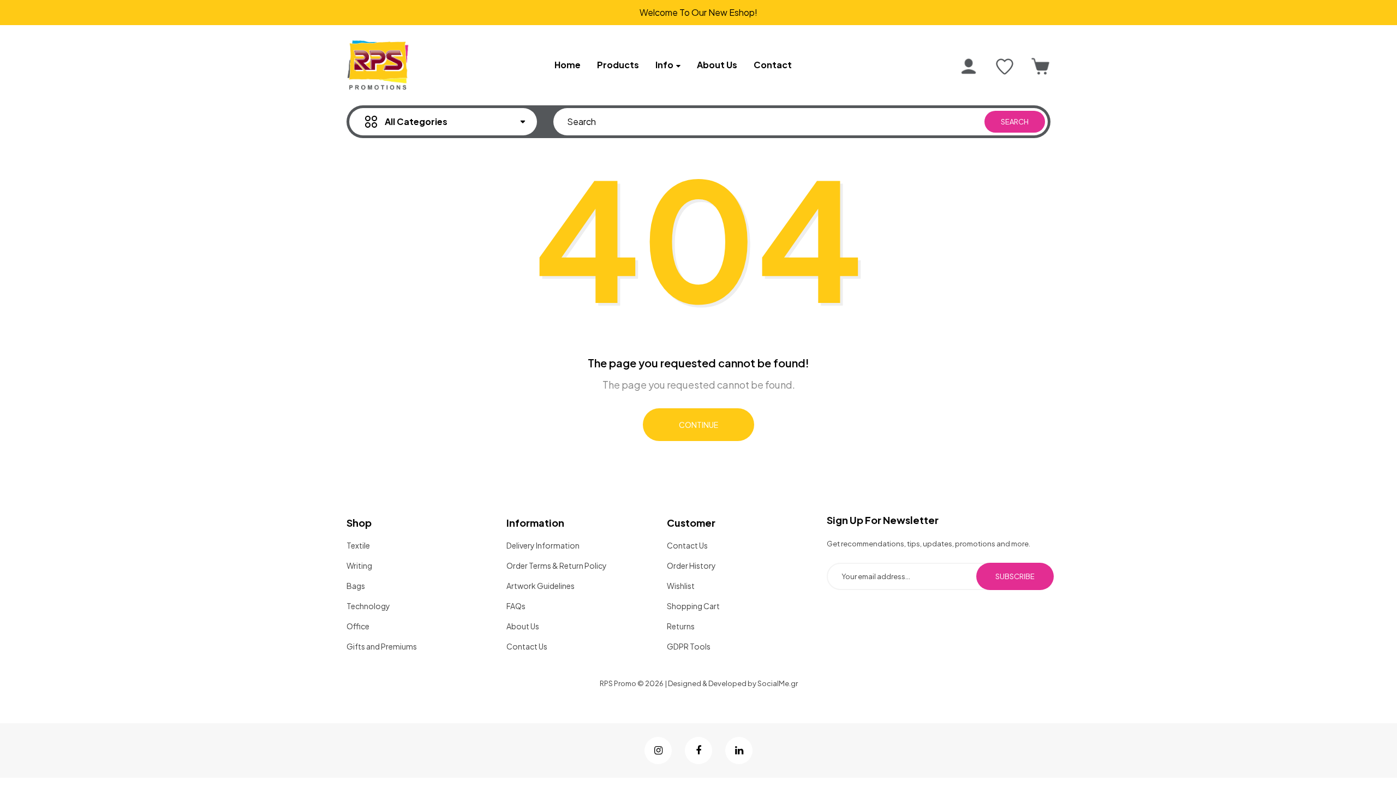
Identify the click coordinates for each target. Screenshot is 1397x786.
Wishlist (681, 586)
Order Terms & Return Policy (556, 565)
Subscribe (1015, 576)
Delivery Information (543, 545)
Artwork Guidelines (540, 586)
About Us (522, 626)
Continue (698, 425)
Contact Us (526, 646)
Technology (368, 606)
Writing (359, 565)
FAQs (516, 606)
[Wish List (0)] (1004, 66)
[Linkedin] (739, 750)
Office (358, 626)
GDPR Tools (689, 646)
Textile (358, 545)
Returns (681, 626)
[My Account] (968, 66)
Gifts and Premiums (382, 646)
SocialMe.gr (777, 683)
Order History (691, 565)
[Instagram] (658, 750)
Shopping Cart (693, 606)
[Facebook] (698, 750)
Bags (356, 586)
